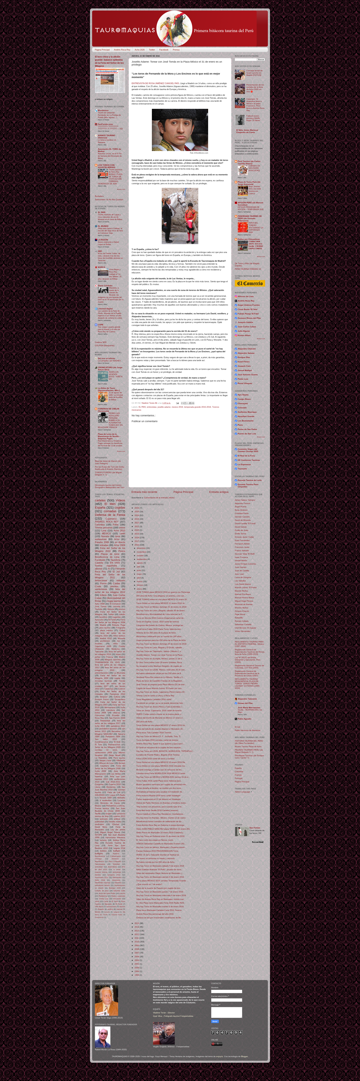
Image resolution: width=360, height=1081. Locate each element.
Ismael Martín (241, 560)
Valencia (98, 776)
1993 (137, 975)
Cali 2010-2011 (113, 782)
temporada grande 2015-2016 (197, 407)
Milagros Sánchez (113, 660)
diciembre (141, 548)
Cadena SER (100, 342)
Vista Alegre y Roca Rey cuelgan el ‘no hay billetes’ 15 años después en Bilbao (109, 274)
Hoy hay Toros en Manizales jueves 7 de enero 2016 (159, 892)
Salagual (116, 912)
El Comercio (115, 604)
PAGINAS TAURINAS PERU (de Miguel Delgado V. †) (249, 751)
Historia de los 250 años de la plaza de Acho (156, 633)
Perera (121, 551)
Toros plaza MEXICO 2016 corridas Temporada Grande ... (162, 881)
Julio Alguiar (244, 331)
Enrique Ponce (102, 699)
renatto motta (115, 822)
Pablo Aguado (244, 719)
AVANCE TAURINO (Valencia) (106, 136)
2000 (137, 968)
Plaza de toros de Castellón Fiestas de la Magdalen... (160, 681)
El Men (110, 504)
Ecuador (116, 715)
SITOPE (98, 835)
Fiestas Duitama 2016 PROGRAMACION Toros (157, 851)
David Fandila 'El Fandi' (245, 524)
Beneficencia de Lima (107, 557)
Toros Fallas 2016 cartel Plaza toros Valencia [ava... (159, 781)
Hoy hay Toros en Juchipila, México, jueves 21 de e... (160, 659)
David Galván (241, 527)
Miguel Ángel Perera (110, 832)
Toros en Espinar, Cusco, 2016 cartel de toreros (157, 622)
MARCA (101, 267)
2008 (137, 949)
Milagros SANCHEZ (104, 734)
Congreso (99, 784)
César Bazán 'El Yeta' (248, 309)
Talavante (99, 652)
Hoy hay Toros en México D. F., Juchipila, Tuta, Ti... (159, 736)
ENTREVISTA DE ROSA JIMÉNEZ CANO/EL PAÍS (155, 83)
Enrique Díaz (244, 357)
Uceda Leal (103, 899)
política (110, 909)
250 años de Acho (144, 722)
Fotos (115, 524)
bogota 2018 (119, 848)
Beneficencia (100, 856)
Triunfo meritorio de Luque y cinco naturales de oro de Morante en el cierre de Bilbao (110, 217)
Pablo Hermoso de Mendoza (247, 730)
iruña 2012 (100, 726)
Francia (109, 657)
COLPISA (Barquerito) (104, 345)
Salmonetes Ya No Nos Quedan (109, 200)
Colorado (242, 408)
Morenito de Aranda (243, 604)
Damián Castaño (242, 517)
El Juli (116, 571)
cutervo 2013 (119, 816)
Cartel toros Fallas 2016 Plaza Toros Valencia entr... (159, 629)
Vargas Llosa (105, 760)
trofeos (103, 595)
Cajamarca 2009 (103, 646)
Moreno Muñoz (241, 608)
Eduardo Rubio (117, 915)
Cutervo (121, 689)
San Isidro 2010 (106, 739)
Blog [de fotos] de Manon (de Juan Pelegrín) (108, 462)
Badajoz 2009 (115, 888)
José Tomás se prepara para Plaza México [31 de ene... (161, 684)
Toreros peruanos (103, 527)
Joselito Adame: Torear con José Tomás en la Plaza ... (160, 655)
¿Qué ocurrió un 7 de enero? (149, 884)
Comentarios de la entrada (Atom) (159, 498)
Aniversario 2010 (101, 878)
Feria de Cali (113, 792)
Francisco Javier (242, 547)
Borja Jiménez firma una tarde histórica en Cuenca (255, 190)
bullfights (99, 854)
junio (139, 570)
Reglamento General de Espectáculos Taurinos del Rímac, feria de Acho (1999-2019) (250, 652)
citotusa (116, 713)
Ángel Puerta (240, 507)
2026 (137, 508)
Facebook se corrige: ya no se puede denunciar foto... (160, 703)
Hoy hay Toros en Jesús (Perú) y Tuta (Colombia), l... (160, 707)
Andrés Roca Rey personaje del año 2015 (155, 914)
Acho (116, 539)
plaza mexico (106, 630)
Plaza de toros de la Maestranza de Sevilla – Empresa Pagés (109, 436)
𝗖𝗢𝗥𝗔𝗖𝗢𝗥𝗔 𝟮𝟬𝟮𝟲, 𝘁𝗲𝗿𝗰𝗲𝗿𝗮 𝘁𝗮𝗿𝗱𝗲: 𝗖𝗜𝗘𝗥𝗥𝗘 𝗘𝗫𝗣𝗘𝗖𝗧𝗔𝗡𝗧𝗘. (256, 245)
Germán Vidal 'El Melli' (245, 554)
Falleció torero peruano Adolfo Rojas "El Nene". (253, 118)
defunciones (101, 580)
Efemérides (117, 878)
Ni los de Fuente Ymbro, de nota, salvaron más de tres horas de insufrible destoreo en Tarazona (110, 257)
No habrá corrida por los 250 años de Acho (155, 862)
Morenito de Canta (110, 803)
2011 (137, 938)
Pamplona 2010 (117, 694)
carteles (100, 500)
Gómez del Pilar (245, 703)
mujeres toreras (101, 872)
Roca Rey (99, 718)
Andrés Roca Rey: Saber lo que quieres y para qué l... (160, 744)
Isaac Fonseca (241, 557)
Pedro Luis (243, 379)
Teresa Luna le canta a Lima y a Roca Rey (155, 696)
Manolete (108, 904)
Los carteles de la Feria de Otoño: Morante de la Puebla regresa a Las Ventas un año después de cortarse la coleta (110, 314)
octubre (140, 556)
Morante (121, 638)
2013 (137, 931)
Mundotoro (103, 110)
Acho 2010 (119, 530)
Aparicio (116, 854)
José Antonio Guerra (248, 375)
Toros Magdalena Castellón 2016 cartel (153, 699)
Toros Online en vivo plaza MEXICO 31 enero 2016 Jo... (161, 603)
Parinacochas (114, 745)
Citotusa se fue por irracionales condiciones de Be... (159, 918)
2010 (137, 942)
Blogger (244, 1056)
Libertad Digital (105, 309)
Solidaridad (105, 721)
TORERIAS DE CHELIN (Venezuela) (108, 410)
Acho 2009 (119, 545)
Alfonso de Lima (106, 763)
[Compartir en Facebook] (190, 403)
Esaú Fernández (242, 540)
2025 (137, 512)
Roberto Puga (118, 625)
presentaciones (102, 673)
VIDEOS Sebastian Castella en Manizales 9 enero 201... (161, 844)
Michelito (121, 798)
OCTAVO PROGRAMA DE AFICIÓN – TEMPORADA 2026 (250, 208)
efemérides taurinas (102, 883)
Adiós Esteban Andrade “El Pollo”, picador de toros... (159, 870)
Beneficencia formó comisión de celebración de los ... (160, 821)
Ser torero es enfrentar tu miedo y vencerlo (155, 858)
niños (115, 644)
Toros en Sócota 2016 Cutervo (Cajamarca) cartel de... (160, 618)
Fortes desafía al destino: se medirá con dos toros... (159, 788)
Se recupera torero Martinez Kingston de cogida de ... (160, 666)
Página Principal (102, 50)
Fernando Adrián (242, 544)
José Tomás (101, 606)
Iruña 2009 (100, 771)
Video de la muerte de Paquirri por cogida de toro (158, 888)
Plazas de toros (110, 554)
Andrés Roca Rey (122, 50)
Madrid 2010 (106, 638)
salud (97, 901)
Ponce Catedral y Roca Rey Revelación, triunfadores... (160, 814)
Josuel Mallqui (245, 370)
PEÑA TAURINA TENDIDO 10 (248, 269)
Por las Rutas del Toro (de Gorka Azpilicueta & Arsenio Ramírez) (109, 468)
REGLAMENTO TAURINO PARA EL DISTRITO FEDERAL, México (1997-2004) (249, 644)
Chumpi (115, 824)
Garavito (107, 912)
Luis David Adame (243, 584)
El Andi (117, 742)
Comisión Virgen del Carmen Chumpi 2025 (248, 450)
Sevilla (98, 814)
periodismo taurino (102, 885)
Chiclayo (98, 859)
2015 (137, 923)
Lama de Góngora (243, 577)
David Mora (101, 827)
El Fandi (112, 620)
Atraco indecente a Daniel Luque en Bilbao (108, 243)
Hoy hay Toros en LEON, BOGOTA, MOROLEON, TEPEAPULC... (165, 751)
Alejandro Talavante (247, 699)
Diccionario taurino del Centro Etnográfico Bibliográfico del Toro (109, 486)
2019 (137, 534)
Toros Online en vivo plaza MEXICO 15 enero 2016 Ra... (161, 762)
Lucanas (121, 800)
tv (109, 568)
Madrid (103, 625)
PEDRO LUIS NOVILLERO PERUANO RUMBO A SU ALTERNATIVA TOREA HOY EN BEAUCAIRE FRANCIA (110, 420)
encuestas (117, 899)
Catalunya (108, 689)
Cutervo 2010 (115, 784)
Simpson (104, 697)
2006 (137, 957)
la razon (117, 870)
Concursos (99, 715)
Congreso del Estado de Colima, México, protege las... (160, 625)
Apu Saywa (243, 395)
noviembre (142, 552)
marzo (140, 581)
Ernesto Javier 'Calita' (244, 537)
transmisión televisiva (115, 837)
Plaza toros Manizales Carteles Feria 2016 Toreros (159, 910)
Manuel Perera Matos (244, 598)
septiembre (142, 559)
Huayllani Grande (246, 416)
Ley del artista (118, 830)
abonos (98, 568)
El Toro (98, 745)
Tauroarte (242, 469)
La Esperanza (244, 464)
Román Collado (242, 621)
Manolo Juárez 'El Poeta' (246, 587)
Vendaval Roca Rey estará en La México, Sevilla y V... (160, 677)
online (122, 527)
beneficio (103, 617)
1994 (137, 971)
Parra (240, 425)
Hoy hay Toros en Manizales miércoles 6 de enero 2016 (161, 895)
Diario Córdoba (105, 286)
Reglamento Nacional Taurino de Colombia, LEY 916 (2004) (249, 667)
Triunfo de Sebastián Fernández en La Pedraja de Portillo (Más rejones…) (109, 115)
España (100, 507)
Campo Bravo (244, 399)
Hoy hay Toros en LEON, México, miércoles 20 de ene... (161, 670)
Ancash (122, 763)
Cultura (117, 697)
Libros (97, 787)
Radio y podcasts (118, 896)
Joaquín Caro (244, 366)
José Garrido (240, 567)
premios (114, 586)
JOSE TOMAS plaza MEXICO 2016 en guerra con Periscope (163, 592)
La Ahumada (119, 673)
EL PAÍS (101, 212)
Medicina (116, 649)
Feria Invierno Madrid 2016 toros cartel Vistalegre (158, 796)
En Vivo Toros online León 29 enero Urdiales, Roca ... (160, 662)
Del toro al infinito (106, 358)
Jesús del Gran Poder (107, 893)
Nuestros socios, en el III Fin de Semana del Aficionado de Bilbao (110, 156)
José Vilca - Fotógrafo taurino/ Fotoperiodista (173, 1016)
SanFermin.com (105, 124)
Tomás (122, 681)
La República (101, 758)
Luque (112, 795)
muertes (98, 644)
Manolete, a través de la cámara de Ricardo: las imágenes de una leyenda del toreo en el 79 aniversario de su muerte (110, 295)
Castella (99, 562)
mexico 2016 (177, 407)
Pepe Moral (240, 614)
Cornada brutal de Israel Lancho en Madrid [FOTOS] (254, 73)
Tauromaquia (100, 864)
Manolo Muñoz (241, 591)
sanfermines (101, 589)
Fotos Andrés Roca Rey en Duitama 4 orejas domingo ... (161, 825)
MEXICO (106, 533)
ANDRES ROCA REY (107, 521)
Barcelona (116, 731)
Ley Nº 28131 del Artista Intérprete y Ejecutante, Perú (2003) (247, 660)
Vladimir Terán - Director (164, 1013)
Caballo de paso (102, 891)
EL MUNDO (103, 226)
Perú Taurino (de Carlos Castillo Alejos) (249, 162)
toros (117, 536)
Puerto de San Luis (247, 434)
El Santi (115, 901)
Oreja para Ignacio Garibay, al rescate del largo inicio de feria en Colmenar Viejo (110, 230)
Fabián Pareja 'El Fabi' (248, 314)
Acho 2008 (100, 604)
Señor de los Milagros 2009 (108, 747)
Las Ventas (116, 774)
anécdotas (99, 867)
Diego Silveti (114, 755)
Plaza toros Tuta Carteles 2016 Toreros (153, 733)
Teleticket (116, 864)
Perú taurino (119, 758)
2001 (137, 964)
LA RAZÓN (103, 240)
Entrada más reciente (144, 491)
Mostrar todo (121, 189)
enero (140, 589)
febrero (140, 585)
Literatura (110, 710)
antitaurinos (101, 539)
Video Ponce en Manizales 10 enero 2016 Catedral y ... (160, 833)
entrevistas (152, 407)
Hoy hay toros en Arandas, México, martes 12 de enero (160, 818)
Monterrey (111, 787)
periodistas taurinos (108, 729)
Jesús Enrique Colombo (245, 564)
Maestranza (99, 861)
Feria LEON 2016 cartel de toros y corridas (155, 759)
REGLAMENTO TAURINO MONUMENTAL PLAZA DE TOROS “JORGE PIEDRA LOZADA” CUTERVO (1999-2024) (247, 683)
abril (139, 578)
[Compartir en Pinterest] (193, 403)
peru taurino (105, 628)
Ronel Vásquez (245, 383)
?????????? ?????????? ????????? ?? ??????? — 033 (110, 127)
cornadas (110, 511)
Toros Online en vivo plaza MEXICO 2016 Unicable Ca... (161, 766)
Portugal (238, 778)
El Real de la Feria (246, 456)
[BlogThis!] (185, 403)
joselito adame (164, 407)
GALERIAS (100, 795)
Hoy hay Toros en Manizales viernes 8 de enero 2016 (160, 877)
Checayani (243, 403)
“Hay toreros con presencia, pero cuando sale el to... (159, 807)
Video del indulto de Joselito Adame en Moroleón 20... (160, 729)
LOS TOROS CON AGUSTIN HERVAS (106, 166)
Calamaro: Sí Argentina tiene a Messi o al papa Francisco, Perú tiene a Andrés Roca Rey (255, 105)
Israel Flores (244, 362)
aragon (108, 814)
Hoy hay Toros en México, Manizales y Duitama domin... (161, 847)
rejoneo (98, 875)
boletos (103, 851)
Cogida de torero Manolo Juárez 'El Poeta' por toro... (159, 688)
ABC (100, 251)
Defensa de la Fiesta (110, 515)
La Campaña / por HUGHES (109, 361)
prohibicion (105, 641)
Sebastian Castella (243, 624)
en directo (120, 542)
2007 (137, 953)
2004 (137, 960)
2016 (137, 545)
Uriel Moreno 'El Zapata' (245, 628)
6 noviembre (106, 800)
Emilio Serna (240, 534)
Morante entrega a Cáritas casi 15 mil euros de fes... (159, 770)
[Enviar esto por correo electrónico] (182, 403)
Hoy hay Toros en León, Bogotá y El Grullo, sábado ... (160, 648)
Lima (103, 530)
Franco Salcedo (242, 550)
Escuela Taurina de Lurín (250, 480)
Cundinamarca (101, 742)
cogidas (120, 507)
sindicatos (99, 824)
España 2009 (102, 542)
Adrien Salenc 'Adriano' (245, 500)
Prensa (176, 50)
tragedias (116, 617)
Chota (98, 586)
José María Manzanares (249, 708)
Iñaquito (101, 909)
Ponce (103, 583)
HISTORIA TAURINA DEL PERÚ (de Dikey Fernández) (249, 742)
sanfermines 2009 (103, 753)
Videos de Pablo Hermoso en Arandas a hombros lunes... (161, 803)
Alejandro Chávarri (247, 349)
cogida (117, 678)
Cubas (122, 630)
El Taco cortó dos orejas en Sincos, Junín (154, 840)
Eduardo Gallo (119, 891)
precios (122, 609)
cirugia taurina (113, 601)
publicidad (99, 822)
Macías (97, 912)
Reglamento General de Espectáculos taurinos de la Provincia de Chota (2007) (247, 673)
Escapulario (120, 699)
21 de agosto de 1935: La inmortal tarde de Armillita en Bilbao (116, 396)
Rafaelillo (239, 618)
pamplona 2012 (118, 726)
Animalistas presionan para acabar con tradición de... (160, 792)
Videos (120, 500)
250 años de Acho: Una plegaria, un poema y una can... (161, 596)
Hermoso (115, 859)
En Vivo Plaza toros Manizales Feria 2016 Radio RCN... (161, 903)
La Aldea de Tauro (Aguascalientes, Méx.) (109, 389)
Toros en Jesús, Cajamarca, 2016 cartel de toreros (159, 711)
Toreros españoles (106, 565)
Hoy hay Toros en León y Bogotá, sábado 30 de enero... (161, 611)
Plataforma (103, 896)
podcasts (104, 819)
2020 (137, 530)
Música (98, 806)
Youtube (98, 609)
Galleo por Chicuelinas (249, 239)
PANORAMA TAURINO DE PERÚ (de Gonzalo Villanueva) (250, 218)
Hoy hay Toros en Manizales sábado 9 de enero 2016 (160, 866)
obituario (120, 580)
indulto (122, 614)
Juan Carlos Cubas (247, 327)
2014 (137, 927)
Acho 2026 (140, 50)
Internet (119, 909)
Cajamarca (111, 518)
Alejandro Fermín (242, 503)
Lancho (122, 893)
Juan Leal (239, 574)
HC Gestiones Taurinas (249, 460)
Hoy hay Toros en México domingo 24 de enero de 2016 (161, 644)
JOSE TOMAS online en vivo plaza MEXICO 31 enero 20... (162, 599)
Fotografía (120, 628)
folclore (122, 907)
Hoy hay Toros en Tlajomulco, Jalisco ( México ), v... (159, 651)
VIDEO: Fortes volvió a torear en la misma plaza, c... (159, 714)
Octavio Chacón (242, 611)
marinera (118, 883)
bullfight (116, 851)
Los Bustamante (246, 421)
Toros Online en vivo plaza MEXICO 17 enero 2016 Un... (161, 725)
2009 (137, 945)
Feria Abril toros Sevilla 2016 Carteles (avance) (157, 810)
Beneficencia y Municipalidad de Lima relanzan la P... (159, 614)
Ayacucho (99, 620)
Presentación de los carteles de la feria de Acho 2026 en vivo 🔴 (255, 88)
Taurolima (115, 560)
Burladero (99, 196)
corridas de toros (106, 750)
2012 (137, 934)
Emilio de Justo (241, 530)
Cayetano (104, 766)
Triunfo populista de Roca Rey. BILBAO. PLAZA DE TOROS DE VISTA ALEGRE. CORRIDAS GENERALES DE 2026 (110, 177)
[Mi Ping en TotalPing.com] (257, 842)
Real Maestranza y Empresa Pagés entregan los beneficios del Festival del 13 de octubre (110, 443)
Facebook (163, 50)
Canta (106, 901)
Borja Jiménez (241, 510)
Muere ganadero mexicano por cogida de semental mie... (161, 784)
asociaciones (111, 907)
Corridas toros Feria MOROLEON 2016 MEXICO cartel (160, 773)
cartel (122, 533)
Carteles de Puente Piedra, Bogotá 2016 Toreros (158, 755)
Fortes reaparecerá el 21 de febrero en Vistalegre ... (159, 799)
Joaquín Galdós (245, 322)
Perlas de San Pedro (247, 429)
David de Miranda (243, 520)
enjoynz (219, 1056)
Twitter (152, 50)
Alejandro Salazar (246, 353)
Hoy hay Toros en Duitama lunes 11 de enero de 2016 (160, 836)
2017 (137, 541)
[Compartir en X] (187, 403)
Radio (122, 795)
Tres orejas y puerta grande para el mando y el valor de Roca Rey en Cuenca (109, 329)
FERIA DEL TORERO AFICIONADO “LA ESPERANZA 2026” (256, 227)
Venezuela (116, 880)
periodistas (117, 872)
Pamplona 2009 (113, 737)
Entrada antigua (219, 491)
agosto (140, 563)
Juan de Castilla (242, 571)
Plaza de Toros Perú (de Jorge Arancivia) (249, 183)
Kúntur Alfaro (244, 335)
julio (139, 567)
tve (118, 641)
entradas (104, 545)
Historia (110, 609)
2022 (137, 523)
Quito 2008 (100, 880)
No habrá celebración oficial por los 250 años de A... (159, 673)
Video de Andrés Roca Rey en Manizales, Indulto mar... (160, 899)
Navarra (105, 536)
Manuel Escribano (243, 594)
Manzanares (110, 707)
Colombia (100, 524)
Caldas (116, 583)
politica (117, 819)
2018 (137, 538)
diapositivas (112, 867)
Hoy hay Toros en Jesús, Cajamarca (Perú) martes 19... (161, 692)
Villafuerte (120, 760)
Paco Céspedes (115, 861)
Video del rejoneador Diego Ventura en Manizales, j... (160, 873)
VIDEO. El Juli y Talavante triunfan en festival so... (158, 855)
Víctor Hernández (242, 631)
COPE (100, 325)
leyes (118, 654)
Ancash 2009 (106, 798)
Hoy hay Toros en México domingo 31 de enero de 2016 (161, 607)
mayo (139, 574)
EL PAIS (142, 407)
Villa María (99, 907)
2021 (137, 526)
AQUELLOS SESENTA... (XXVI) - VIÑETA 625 (115, 375)
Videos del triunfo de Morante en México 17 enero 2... (160, 718)
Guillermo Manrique (247, 412)
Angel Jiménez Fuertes (249, 305)
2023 (137, 519)
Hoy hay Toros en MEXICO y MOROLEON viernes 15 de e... (163, 777)
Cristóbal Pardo (242, 513)
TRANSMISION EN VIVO (107, 662)
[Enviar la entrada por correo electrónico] (177, 403)
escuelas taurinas (103, 681)
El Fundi (119, 904)
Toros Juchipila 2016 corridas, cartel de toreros (157, 740)
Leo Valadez (240, 581)
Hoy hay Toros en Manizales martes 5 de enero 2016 (160, 907)
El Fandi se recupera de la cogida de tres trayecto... (159, 747)
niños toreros (119, 636)
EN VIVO (115, 562)
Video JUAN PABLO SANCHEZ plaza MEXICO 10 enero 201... (164, 829)
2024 (137, 515)
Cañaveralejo (115, 856)
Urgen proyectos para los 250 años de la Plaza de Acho (161, 640)
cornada (116, 606)
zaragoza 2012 (113, 875)
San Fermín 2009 (117, 718)
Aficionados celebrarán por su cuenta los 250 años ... (160, 636)
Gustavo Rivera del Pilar (249, 318)
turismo (103, 840)
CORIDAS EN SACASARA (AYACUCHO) (254, 168)
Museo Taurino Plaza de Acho (248, 747)
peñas (97, 657)
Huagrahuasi (99, 917)
